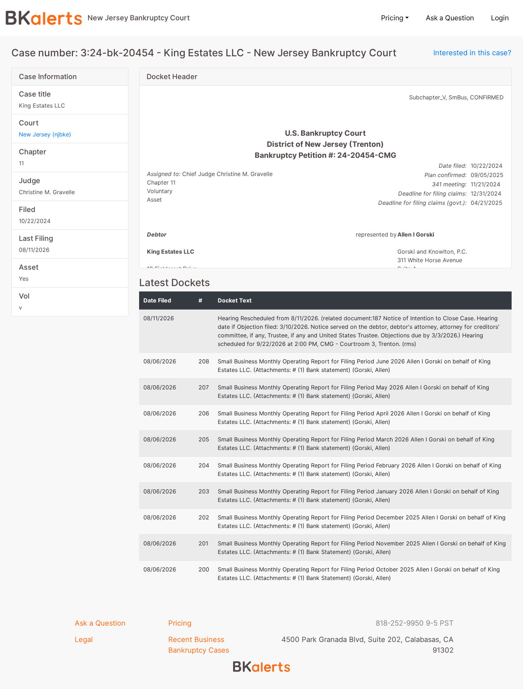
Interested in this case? (472, 52)
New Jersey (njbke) (45, 134)
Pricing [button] (392, 18)
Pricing (179, 623)
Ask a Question (450, 18)
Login (500, 18)
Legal (84, 639)
